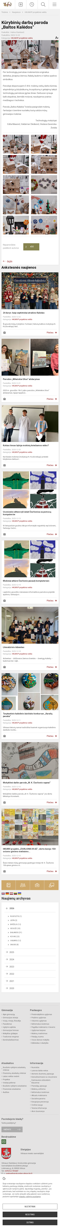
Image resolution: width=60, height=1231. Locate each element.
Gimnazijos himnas (11, 1030)
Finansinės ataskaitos (12, 1089)
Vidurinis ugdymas (39, 1021)
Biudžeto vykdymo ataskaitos (15, 1086)
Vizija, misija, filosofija (12, 1021)
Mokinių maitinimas (39, 1034)
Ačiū (29, 247)
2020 (11, 988)
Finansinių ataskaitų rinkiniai (14, 1073)
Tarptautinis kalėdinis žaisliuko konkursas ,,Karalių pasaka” (27, 715)
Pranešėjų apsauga (39, 1086)
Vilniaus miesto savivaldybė (32, 1153)
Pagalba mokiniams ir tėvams (43, 1027)
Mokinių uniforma (38, 1089)
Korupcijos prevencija (40, 1102)
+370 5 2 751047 (11, 1171)
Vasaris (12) (15, 941)
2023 (11, 967)
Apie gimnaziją (9, 1014)
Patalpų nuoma (37, 1037)
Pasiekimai (7, 1024)
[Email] (3, 1141)
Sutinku (30, 1222)
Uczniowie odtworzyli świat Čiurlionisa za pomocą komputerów (27, 513)
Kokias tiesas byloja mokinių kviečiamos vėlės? (26, 445)
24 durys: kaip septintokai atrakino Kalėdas (24, 313)
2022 (11, 974)
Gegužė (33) (15, 928)
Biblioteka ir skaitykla (39, 1043)
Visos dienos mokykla (40, 1040)
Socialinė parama (38, 1099)
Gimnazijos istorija (10, 1018)
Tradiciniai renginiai (11, 1037)
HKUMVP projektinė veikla (35, 12)
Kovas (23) (15, 937)
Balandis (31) (16, 932)
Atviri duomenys (38, 1111)
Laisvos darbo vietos (39, 1071)
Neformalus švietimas (40, 1024)
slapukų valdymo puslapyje (30, 1197)
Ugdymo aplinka (9, 1027)
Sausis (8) (14, 945)
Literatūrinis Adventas (13, 647)
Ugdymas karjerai (38, 1030)
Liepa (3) (13, 920)
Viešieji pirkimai (9, 1083)
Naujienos (16, 12)
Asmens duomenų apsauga (42, 1074)
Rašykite (7, 1129)
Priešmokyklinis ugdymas (41, 1014)
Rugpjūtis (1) (16, 916)
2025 (11, 952)
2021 (11, 981)
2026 (11, 908)
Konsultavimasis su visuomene (44, 1077)
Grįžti (9, 261)
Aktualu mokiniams (39, 1095)
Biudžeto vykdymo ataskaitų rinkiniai (14, 1068)
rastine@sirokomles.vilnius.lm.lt (19, 1173)
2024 (11, 959)
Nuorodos (35, 1067)
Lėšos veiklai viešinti (11, 1076)
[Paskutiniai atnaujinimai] (31, 4)
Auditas (6, 1092)
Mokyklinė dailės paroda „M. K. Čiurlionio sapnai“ (27, 783)
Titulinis (4, 12)
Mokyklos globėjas (10, 1034)
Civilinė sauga (37, 1105)
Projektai (6, 1080)
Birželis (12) (15, 924)
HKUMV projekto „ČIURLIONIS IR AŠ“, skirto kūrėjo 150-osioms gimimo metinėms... (29, 850)
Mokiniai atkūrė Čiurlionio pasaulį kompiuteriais (26, 581)
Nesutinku (30, 1214)
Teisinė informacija (39, 1108)
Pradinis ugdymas (38, 1018)
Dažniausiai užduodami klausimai (40, 1081)
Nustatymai (30, 1206)
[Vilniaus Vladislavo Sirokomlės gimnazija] (7, 3)
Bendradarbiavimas (11, 1040)
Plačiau (50, 332)
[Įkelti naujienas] (20, 4)
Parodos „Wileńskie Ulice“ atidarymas (21, 379)
